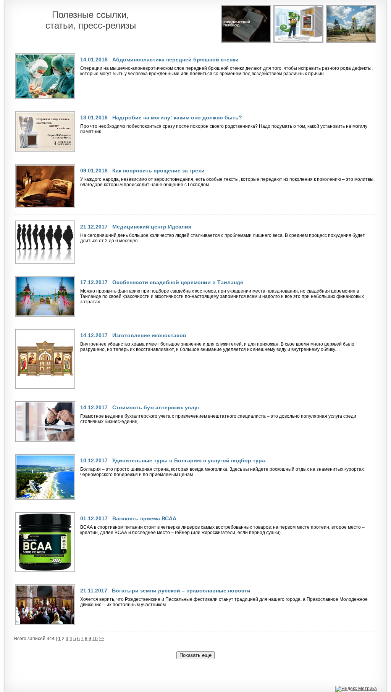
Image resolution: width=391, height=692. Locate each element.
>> (101, 638)
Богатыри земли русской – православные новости (181, 590)
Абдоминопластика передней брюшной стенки (175, 59)
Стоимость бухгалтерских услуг (156, 407)
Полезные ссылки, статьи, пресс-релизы (90, 20)
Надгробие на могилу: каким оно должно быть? (177, 117)
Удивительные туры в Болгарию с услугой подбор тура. (189, 460)
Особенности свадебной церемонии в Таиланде (177, 282)
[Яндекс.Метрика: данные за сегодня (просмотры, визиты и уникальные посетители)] (356, 689)
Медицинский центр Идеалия (151, 227)
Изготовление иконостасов (149, 335)
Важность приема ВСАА (144, 518)
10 (95, 638)
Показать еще (195, 655)
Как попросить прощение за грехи (158, 170)
